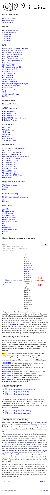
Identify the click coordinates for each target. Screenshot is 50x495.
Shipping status (7, 22)
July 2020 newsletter (9, 32)
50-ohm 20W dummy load (11, 86)
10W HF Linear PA (8, 73)
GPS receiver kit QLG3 (10, 71)
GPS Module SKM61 (9, 163)
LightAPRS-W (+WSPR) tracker (13, 116)
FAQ (3, 223)
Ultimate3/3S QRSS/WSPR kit (12, 61)
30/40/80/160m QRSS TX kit (12, 175)
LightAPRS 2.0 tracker (9, 114)
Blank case (6, 136)
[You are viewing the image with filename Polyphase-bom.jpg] (20, 389)
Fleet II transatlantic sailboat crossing (15, 197)
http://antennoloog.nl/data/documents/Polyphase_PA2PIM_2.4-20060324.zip (24, 443)
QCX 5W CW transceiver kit (11, 152)
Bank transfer (6, 228)
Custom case (6, 134)
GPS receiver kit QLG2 (10, 69)
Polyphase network (8, 90)
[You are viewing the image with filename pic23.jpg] (14, 281)
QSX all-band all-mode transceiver (13, 148)
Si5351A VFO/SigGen (9, 82)
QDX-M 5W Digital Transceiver (12, 59)
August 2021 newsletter (10, 30)
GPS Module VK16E (9, 167)
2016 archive (6, 41)
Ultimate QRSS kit (8, 173)
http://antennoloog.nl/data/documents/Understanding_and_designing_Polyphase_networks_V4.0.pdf (24, 452)
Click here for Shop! (9, 18)
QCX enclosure (7, 138)
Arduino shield (7, 177)
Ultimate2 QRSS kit (9, 171)
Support (5, 234)
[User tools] (44, 244)
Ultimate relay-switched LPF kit (12, 67)
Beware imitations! (8, 219)
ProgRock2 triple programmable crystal (15, 84)
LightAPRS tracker (8, 112)
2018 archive (6, 36)
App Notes (5, 209)
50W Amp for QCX (8, 65)
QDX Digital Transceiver (10, 57)
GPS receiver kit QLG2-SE (11, 158)
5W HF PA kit (7, 150)
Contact (5, 232)
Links (4, 225)
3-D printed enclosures (9, 230)
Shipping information (9, 217)
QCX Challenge (7, 213)
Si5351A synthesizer (9, 79)
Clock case (6, 132)
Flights (4, 189)
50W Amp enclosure (9, 140)
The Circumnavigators (9, 185)
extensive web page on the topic (35, 425)
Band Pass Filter (8, 77)
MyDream (5, 201)
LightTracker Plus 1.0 (9, 120)
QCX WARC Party (8, 215)
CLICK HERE (6, 363)
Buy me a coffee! (8, 20)
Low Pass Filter (7, 75)
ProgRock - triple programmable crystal (15, 156)
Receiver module (8, 88)
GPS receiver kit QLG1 (10, 161)
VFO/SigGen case (8, 130)
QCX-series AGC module (10, 94)
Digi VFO (5, 96)
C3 (3, 199)
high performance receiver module (28, 270)
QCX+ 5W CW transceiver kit (12, 55)
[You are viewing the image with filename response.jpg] (18, 410)
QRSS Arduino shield (9, 169)
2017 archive (6, 38)
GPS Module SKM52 (9, 165)
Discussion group (8, 211)
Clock (4, 92)
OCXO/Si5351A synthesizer (11, 154)
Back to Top (44, 490)
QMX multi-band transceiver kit (12, 50)
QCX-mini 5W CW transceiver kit (13, 52)
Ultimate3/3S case (8, 128)
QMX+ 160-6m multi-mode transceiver (15, 48)
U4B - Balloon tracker (9, 63)
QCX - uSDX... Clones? (10, 221)
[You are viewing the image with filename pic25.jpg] (17, 394)
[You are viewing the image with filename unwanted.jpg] (18, 413)
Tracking (5, 187)
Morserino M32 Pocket (10, 104)
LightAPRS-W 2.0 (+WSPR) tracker (14, 118)
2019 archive (6, 34)
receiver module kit (17, 324)
